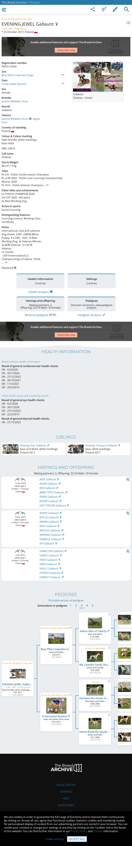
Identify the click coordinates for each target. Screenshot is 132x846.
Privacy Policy (79, 831)
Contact (66, 791)
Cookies (98, 831)
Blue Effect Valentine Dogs (17, 75)
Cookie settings (54, 839)
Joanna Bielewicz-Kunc (15, 101)
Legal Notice (66, 785)
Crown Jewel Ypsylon (14, 84)
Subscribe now (66, 50)
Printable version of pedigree (66, 600)
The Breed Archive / (15, 2)
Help (66, 798)
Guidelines (66, 805)
